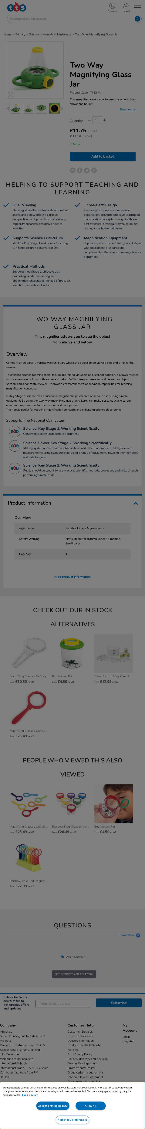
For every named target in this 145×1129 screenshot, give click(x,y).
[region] (72, 1105)
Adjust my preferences (72, 1119)
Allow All (90, 1105)
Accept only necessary (52, 1105)
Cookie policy (30, 1095)
